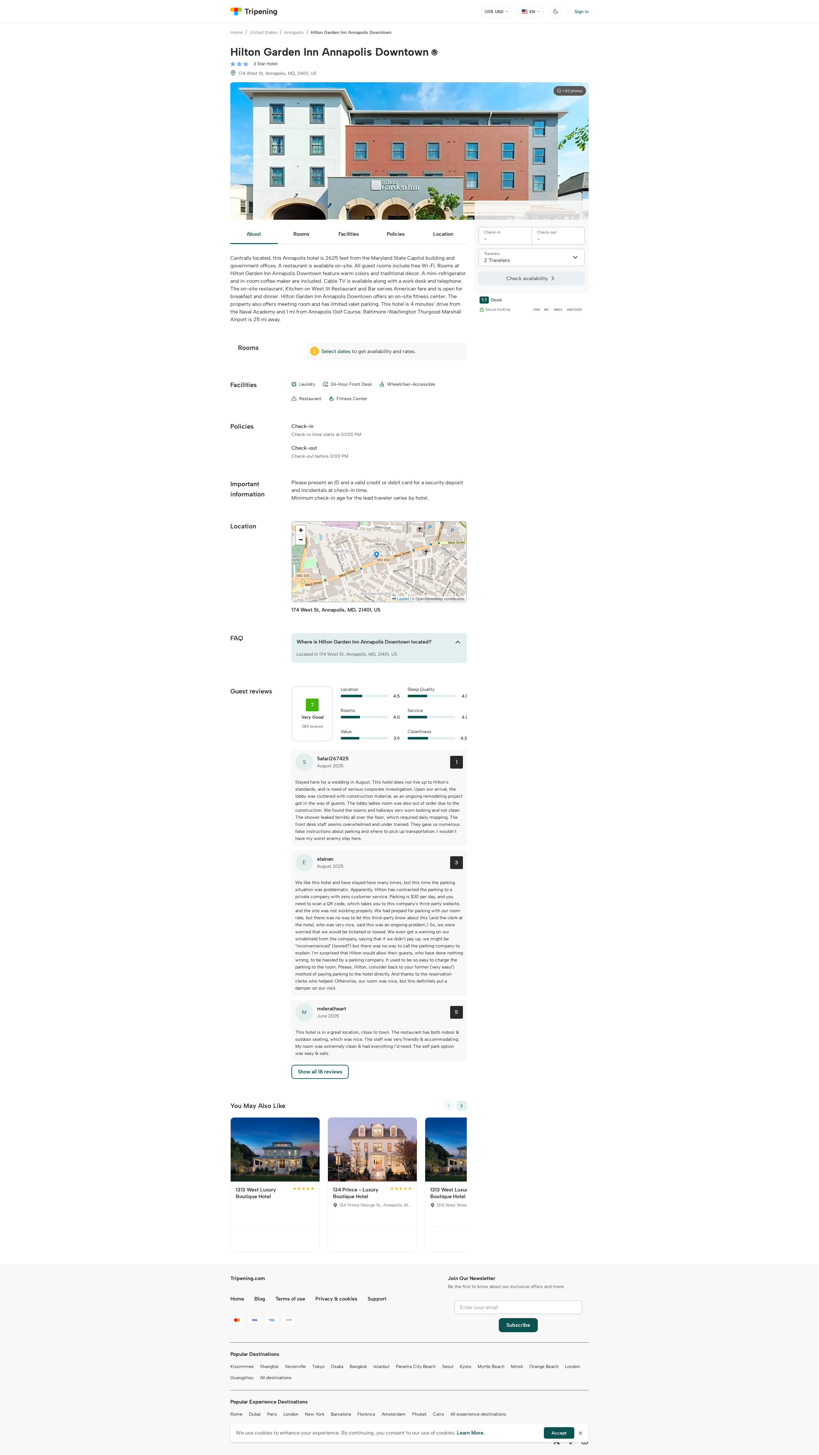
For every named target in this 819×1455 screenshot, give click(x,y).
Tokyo (318, 1366)
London (572, 1366)
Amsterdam (394, 1414)
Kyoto (465, 1366)
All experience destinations (478, 1414)
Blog (259, 1299)
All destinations (275, 1377)
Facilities (348, 234)
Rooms (301, 234)
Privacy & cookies (336, 1299)
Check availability (527, 278)
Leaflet (402, 598)
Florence (366, 1414)
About (254, 234)
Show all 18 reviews (320, 1072)
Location (443, 234)
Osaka (337, 1366)
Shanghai (269, 1366)
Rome (236, 1414)
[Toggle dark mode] (555, 11)
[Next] (462, 1106)
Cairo (438, 1414)
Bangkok (358, 1366)
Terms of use (290, 1299)
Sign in (582, 11)
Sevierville (295, 1366)
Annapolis (294, 32)
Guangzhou (242, 1377)
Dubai (255, 1414)
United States (263, 32)
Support (377, 1299)
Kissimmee (242, 1366)
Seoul (447, 1366)
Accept (559, 1433)
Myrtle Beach (491, 1366)
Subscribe (518, 1325)
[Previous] (449, 1106)
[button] (376, 555)
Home (236, 32)
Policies (396, 234)
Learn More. (471, 1433)
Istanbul (381, 1366)
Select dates (336, 351)
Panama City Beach (416, 1366)
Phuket (419, 1414)
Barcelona (341, 1414)
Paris (272, 1414)
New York (314, 1414)
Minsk (517, 1366)
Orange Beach (544, 1366)
